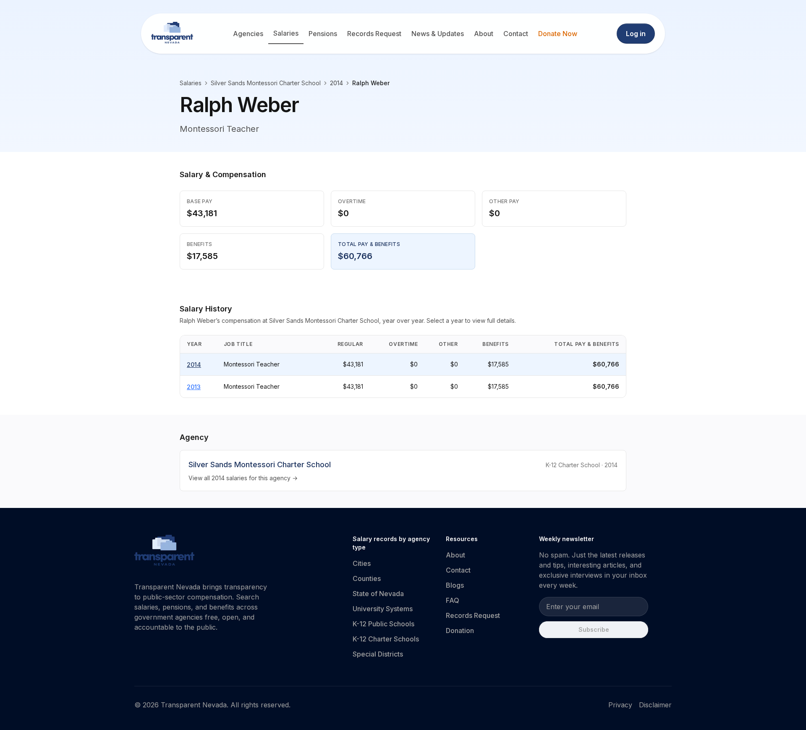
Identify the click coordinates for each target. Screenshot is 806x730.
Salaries (285, 33)
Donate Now (557, 33)
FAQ (452, 600)
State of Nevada (378, 593)
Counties (367, 578)
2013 (194, 386)
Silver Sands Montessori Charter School (266, 82)
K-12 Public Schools (383, 624)
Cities (362, 563)
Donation (460, 630)
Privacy (620, 705)
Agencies (248, 33)
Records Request (374, 33)
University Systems (383, 608)
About (483, 33)
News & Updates (437, 33)
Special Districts (378, 654)
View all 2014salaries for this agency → (243, 477)
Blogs (455, 585)
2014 (194, 364)
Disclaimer (655, 705)
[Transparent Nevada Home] (164, 551)
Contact (515, 33)
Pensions (323, 33)
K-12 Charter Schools (386, 639)
